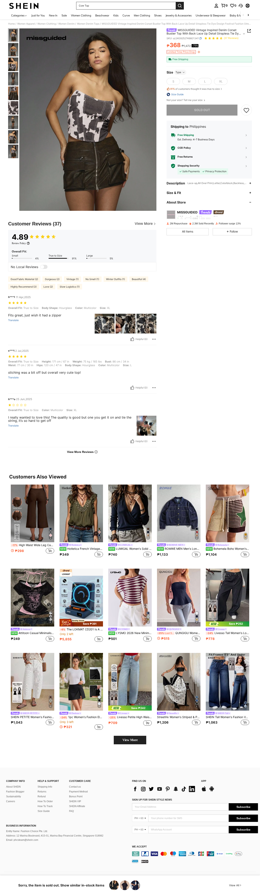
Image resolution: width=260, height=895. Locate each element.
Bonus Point (75, 796)
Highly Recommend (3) (24, 286)
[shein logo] (24, 5)
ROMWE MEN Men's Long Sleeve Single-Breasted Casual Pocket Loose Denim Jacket (179, 548)
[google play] (211, 790)
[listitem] (32, 523)
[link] (224, 5)
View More (130, 740)
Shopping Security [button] (188, 165)
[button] (240, 5)
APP (203, 781)
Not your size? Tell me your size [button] (185, 100)
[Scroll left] (243, 15)
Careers (10, 801)
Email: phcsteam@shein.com (22, 840)
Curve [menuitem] (126, 15)
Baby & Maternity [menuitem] (240, 15)
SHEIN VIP (75, 801)
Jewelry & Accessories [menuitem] (179, 15)
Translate (13, 320)
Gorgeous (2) (52, 279)
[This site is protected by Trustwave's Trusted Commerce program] (135, 861)
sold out (202, 110)
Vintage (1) (72, 279)
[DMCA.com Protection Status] (144, 861)
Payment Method (78, 791)
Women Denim (66, 23)
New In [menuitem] (53, 15)
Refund (42, 796)
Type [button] (178, 72)
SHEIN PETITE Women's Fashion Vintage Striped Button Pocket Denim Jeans (32, 717)
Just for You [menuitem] (38, 15)
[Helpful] (132, 339)
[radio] (173, 81)
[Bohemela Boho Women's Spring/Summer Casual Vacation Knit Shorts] (227, 513)
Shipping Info (45, 786)
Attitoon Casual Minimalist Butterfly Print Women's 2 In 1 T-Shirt (32, 633)
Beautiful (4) (139, 279)
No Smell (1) (92, 279)
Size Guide (44, 811)
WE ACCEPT (139, 846)
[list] (164, 789)
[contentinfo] (195, 853)
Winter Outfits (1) (115, 279)
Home (11, 23)
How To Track (45, 806)
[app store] (204, 790)
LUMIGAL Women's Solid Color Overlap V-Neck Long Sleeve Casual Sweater (130, 548)
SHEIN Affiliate (77, 806)
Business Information (21, 825)
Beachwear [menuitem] (102, 15)
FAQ (71, 811)
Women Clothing (46, 23)
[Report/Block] (154, 339)
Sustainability (13, 796)
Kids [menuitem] (115, 15)
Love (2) (48, 286)
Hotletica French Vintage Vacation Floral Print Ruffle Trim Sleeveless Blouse (81, 548)
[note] (81, 623)
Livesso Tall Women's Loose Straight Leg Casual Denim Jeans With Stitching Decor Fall (228, 633)
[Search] (180, 6)
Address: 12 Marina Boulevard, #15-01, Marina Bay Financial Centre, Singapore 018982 (54, 835)
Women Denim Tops (88, 23)
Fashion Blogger (15, 791)
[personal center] (216, 5)
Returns (42, 791)
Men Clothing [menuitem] (142, 15)
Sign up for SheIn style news (152, 799)
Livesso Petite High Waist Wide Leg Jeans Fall (130, 717)
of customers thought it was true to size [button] (195, 89)
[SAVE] (246, 110)
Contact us (75, 786)
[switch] (44, 267)
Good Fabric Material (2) (24, 279)
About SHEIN (13, 786)
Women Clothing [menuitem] (81, 15)
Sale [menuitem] (64, 15)
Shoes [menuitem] (157, 15)
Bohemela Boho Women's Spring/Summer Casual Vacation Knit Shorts (227, 548)
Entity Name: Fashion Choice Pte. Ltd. (27, 831)
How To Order (45, 801)
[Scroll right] (248, 15)
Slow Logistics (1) (70, 286)
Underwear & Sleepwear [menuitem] (211, 15)
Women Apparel (26, 23)
